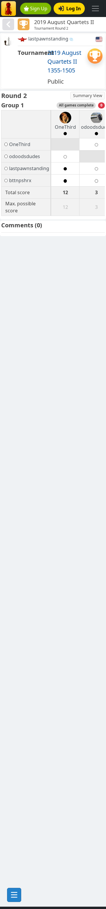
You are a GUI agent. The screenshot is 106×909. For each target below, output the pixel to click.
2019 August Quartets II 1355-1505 (64, 61)
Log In (73, 8)
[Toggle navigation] (95, 8)
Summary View (87, 95)
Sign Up (38, 8)
